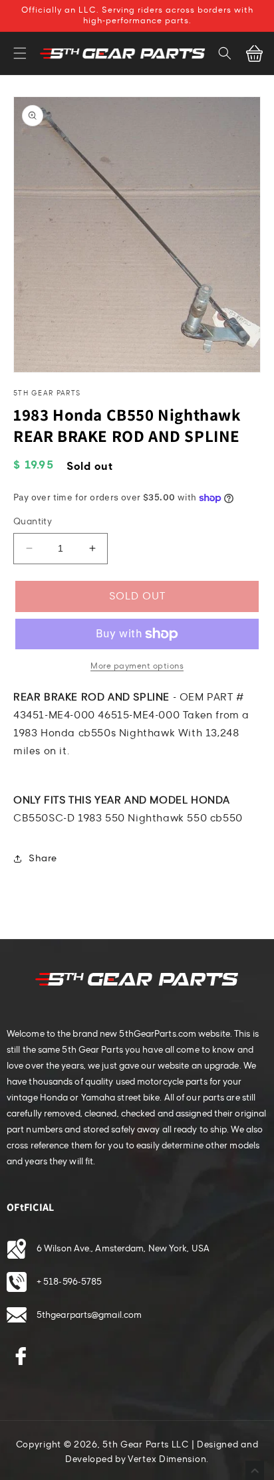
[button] (20, 53)
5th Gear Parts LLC (145, 1444)
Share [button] (43, 858)
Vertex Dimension (167, 1459)
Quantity (32, 521)
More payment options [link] (137, 666)
